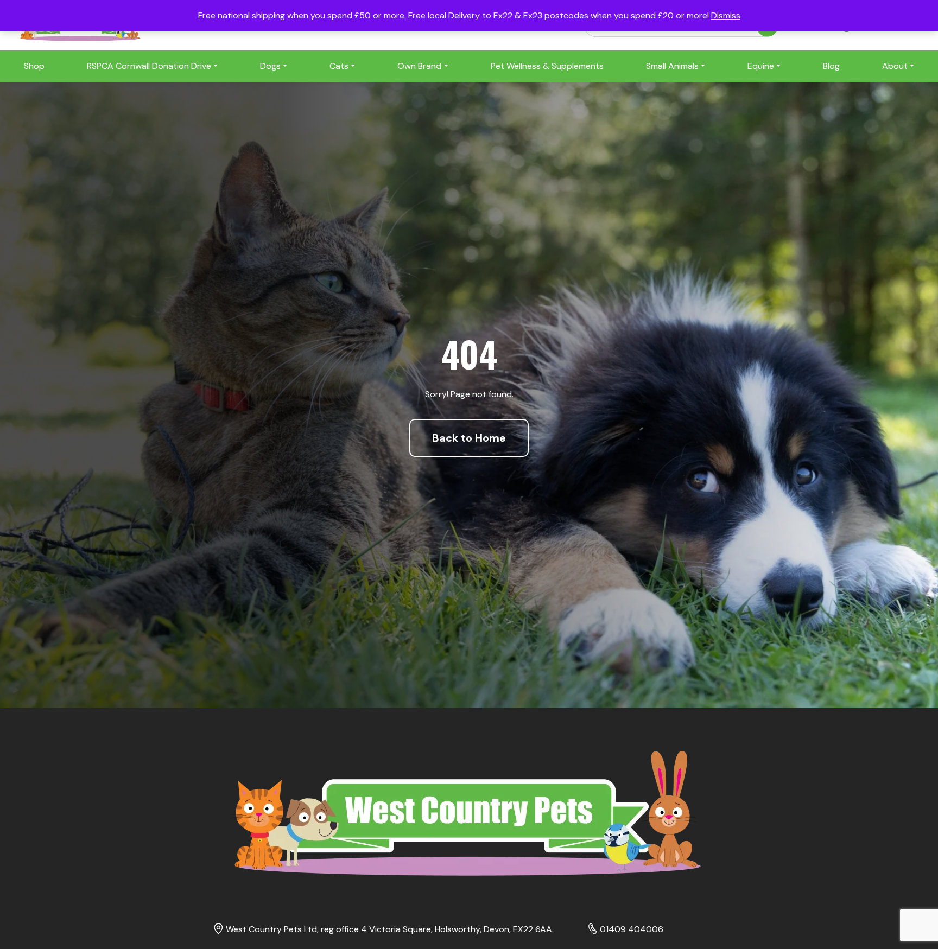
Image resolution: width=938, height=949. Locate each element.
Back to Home (469, 438)
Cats (338, 66)
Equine (760, 66)
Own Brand (419, 66)
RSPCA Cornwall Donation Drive (149, 66)
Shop (34, 66)
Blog (831, 66)
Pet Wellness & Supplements (547, 66)
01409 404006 (631, 929)
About (895, 66)
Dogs (270, 66)
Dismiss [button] (725, 15)
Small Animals (672, 66)
